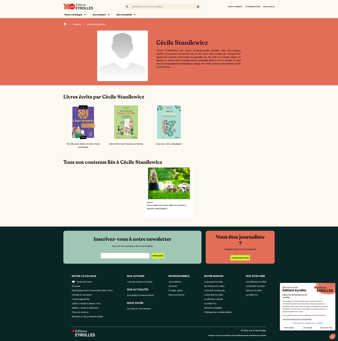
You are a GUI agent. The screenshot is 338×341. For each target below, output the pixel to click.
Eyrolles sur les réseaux (139, 308)
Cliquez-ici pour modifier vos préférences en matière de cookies (237, 335)
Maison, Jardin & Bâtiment (85, 307)
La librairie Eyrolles (213, 294)
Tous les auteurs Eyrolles (139, 281)
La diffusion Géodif (213, 299)
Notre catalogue (73, 14)
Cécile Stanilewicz (96, 24)
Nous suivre (269, 6)
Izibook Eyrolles (254, 290)
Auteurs (77, 24)
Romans (76, 286)
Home (65, 24)
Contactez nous (240, 257)
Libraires (172, 286)
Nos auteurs (99, 14)
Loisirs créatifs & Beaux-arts (86, 303)
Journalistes (174, 281)
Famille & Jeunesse (82, 294)
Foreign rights (175, 290)
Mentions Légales (213, 307)
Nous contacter (176, 294)
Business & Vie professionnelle (87, 316)
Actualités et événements (140, 295)
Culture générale (80, 299)
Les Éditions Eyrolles (214, 286)
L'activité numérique (214, 290)
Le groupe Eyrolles (213, 281)
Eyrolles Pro (210, 303)
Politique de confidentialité (217, 312)
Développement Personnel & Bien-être (92, 290)
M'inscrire (158, 255)
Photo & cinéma (80, 312)
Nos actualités (124, 14)
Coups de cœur (82, 281)
